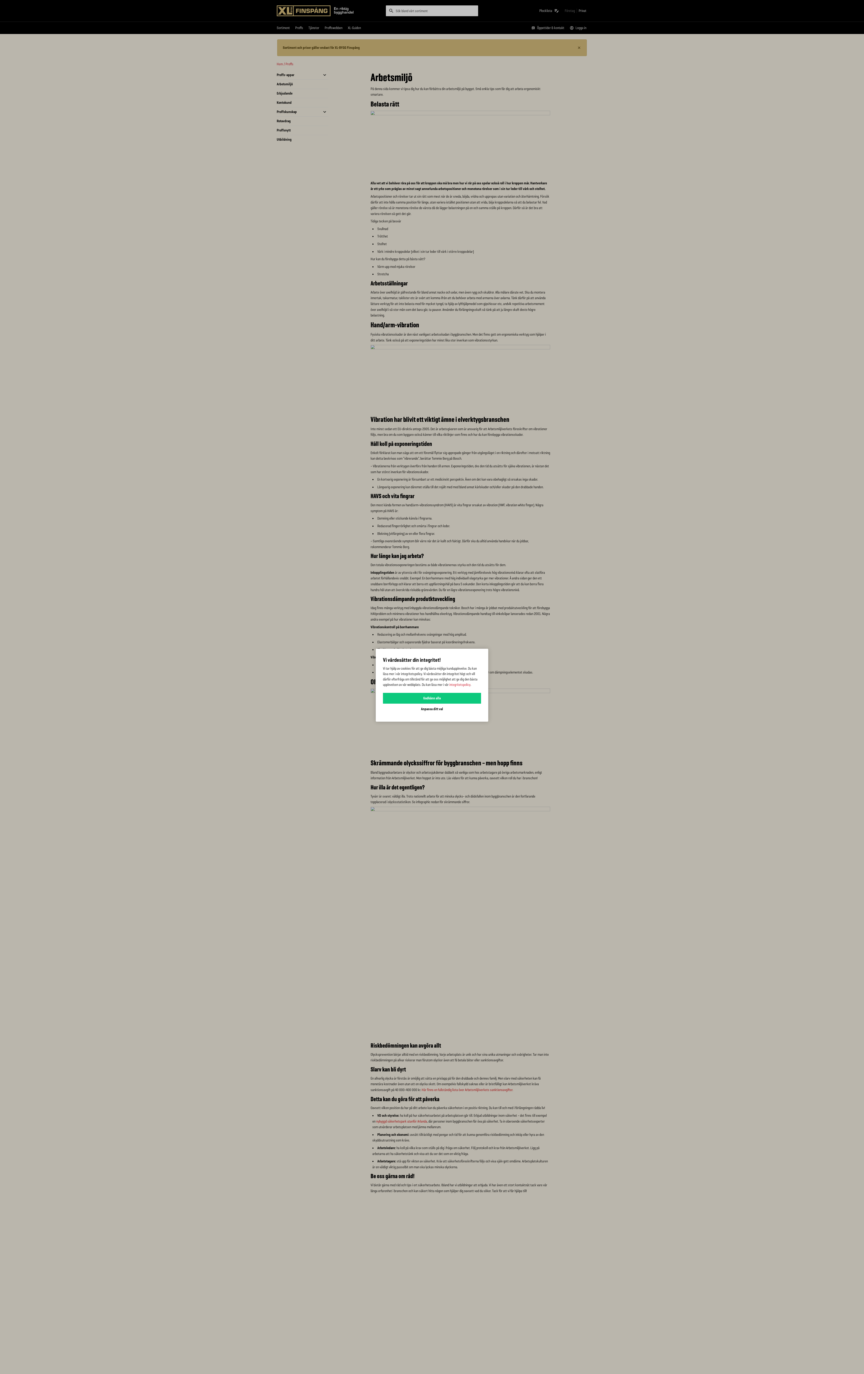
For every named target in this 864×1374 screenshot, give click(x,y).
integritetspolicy (459, 684)
